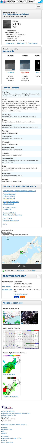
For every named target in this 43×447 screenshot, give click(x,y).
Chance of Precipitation (10, 396)
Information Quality (6, 429)
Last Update (6, 286)
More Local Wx (10, 43)
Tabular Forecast (8, 204)
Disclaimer (20, 270)
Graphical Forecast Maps (11, 220)
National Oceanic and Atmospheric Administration (15, 413)
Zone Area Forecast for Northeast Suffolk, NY (19, 191)
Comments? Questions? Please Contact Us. (14, 424)
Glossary (4, 433)
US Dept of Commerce (7, 411)
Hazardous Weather (9, 213)
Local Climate (7, 218)
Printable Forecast (9, 196)
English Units (7, 209)
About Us (4, 440)
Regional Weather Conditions (12, 215)
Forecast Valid (7, 289)
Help (2, 431)
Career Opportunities (7, 442)
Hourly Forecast (32, 43)
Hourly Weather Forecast (11, 202)
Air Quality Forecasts (9, 207)
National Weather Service (8, 415)
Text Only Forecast (9, 198)
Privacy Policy (5, 436)
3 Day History (21, 43)
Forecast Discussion (9, 194)
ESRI (33, 270)
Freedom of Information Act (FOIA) (11, 438)
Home (5, 224)
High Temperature (9, 374)
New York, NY (5, 417)
